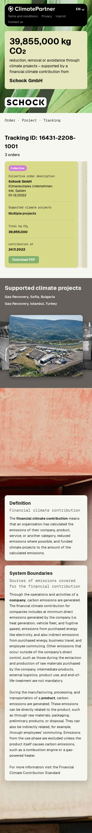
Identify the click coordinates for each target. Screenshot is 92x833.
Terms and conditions (23, 16)
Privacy (47, 16)
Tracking (51, 120)
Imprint (61, 16)
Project (29, 120)
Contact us (15, 22)
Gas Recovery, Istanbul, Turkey (31, 303)
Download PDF (23, 259)
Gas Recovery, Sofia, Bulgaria (30, 296)
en (78, 9)
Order (10, 120)
